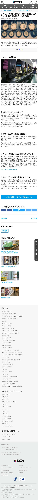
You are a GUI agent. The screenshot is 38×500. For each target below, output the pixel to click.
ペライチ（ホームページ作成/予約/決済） (10, 454)
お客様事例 (5, 396)
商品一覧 (5, 308)
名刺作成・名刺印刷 (7, 371)
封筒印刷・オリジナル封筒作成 (9, 318)
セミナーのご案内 (6, 418)
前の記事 (4, 218)
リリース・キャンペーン (8, 409)
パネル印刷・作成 (6, 379)
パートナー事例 (6, 436)
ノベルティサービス (7, 347)
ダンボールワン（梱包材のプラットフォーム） (11, 452)
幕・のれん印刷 (6, 362)
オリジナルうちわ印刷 (7, 364)
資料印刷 (4, 321)
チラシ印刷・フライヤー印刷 (9, 313)
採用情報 (21, 465)
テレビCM (4, 369)
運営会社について (5, 465)
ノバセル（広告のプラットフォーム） (9, 447)
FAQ (7, 421)
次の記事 (34, 218)
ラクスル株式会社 (18, 486)
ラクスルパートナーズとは (8, 434)
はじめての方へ (6, 394)
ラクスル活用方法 (6, 416)
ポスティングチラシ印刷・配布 (9, 330)
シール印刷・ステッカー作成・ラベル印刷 (12, 316)
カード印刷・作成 (6, 338)
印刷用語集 (5, 423)
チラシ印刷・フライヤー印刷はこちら (19, 197)
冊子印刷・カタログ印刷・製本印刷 (10, 333)
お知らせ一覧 (5, 399)
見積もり (4, 404)
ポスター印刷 (5, 335)
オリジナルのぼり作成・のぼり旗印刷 (11, 359)
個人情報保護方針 (5, 470)
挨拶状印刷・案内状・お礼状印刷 (10, 381)
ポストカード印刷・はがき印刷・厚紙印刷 (12, 354)
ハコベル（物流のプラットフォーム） (9, 449)
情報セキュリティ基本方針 (7, 472)
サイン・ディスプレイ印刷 (8, 383)
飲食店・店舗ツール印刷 (8, 328)
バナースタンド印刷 (7, 323)
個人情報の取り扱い (23, 470)
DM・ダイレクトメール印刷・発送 (10, 350)
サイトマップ (5, 411)
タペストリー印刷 (6, 342)
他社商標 (21, 472)
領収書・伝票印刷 (6, 326)
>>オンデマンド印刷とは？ (9, 169)
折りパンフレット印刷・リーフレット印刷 (12, 352)
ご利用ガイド (5, 413)
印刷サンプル (7, 426)
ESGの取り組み (4, 475)
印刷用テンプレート (8, 401)
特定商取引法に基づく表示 (25, 467)
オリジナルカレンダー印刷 (8, 340)
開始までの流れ (6, 439)
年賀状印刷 (5, 374)
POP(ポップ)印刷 (6, 345)
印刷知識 (4, 231)
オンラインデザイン (7, 367)
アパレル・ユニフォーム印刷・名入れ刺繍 (12, 386)
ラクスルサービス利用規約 (7, 467)
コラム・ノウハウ (6, 406)
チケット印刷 (5, 357)
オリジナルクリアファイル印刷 (9, 376)
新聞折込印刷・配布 (7, 311)
